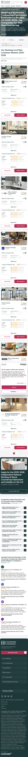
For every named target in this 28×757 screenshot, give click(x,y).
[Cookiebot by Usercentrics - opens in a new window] (20, 365)
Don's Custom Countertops (12, 192)
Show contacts (21, 115)
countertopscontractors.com (7, 724)
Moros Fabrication (13, 358)
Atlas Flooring (6, 303)
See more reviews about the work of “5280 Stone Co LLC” (13, 579)
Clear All (20, 45)
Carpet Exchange (10, 247)
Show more (4, 34)
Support (3, 706)
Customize (13, 391)
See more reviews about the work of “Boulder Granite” (12, 597)
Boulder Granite (6, 136)
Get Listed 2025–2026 (14, 491)
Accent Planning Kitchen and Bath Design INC (12, 414)
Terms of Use (4, 704)
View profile (7, 115)
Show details (20, 383)
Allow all (14, 387)
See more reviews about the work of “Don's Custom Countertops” (12, 614)
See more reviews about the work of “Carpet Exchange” (12, 632)
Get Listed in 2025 (12, 652)
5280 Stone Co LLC (11, 81)
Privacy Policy (4, 701)
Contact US (3, 708)
